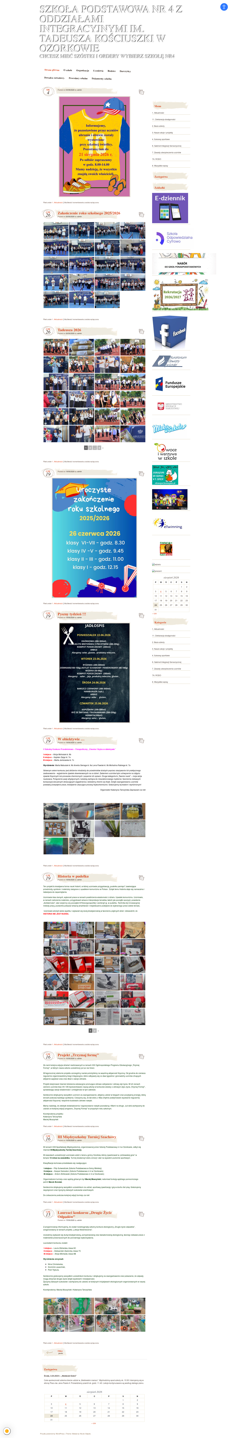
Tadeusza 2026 (69, 329)
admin (79, 90)
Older (60, 1352)
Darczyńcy (125, 71)
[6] (165, 459)
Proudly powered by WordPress (52, 1433)
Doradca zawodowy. (54, 78)
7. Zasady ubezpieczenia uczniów (166, 152)
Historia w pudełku (73, 876)
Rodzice (111, 71)
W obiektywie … (71, 739)
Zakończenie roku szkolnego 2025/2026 (89, 213)
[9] (166, 557)
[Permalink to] (140, 89)
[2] (170, 348)
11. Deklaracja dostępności (163, 119)
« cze (93, 1423)
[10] (156, 564)
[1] (170, 222)
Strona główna (51, 70)
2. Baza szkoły (158, 126)
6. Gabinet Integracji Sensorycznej (166, 145)
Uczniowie (98, 70)
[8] (167, 533)
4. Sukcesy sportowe (161, 139)
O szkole (67, 70)
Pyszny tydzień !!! (72, 614)
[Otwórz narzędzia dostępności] (224, 7)
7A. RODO (156, 159)
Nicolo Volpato (85, 1433)
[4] (170, 368)
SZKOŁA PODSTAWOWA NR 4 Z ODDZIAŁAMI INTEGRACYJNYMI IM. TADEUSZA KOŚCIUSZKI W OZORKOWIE (111, 28)
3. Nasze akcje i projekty (162, 132)
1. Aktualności (57, 202)
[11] (157, 571)
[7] (169, 437)
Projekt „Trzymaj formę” (78, 1055)
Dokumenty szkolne (102, 78)
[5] (169, 413)
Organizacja (82, 70)
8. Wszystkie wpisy (160, 165)
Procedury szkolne (78, 78)
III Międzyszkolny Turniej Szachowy (87, 1136)
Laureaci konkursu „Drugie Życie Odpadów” (85, 1214)
